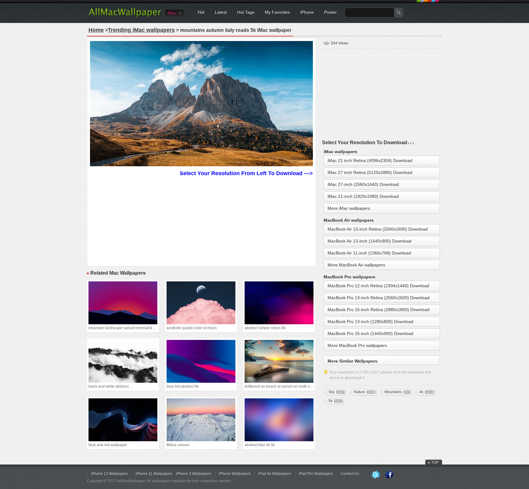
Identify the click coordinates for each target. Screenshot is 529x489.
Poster (330, 12)
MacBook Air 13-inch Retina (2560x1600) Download (378, 229)
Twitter (376, 475)
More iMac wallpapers (349, 208)
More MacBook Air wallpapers (356, 264)
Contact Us (350, 474)
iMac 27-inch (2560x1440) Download (363, 184)
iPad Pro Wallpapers (316, 474)
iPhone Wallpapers (235, 474)
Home (96, 30)
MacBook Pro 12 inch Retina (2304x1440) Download (378, 285)
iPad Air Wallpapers (274, 474)
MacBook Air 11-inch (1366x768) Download (369, 252)
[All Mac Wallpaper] (125, 17)
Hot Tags (245, 12)
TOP (435, 463)
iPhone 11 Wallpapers (154, 474)
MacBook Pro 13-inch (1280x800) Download (370, 321)
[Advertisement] (201, 220)
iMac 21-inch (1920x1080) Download (363, 196)
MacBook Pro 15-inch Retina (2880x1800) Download (379, 309)
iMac (172, 12)
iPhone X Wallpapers (193, 474)
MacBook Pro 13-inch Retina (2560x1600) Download (379, 297)
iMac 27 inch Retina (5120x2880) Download (370, 172)
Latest (221, 12)
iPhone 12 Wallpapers (109, 474)
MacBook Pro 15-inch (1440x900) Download (370, 333)
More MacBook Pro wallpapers (357, 345)
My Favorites (277, 12)
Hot (201, 12)
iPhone (307, 12)
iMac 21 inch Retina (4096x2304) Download (370, 160)
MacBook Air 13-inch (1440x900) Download (369, 241)
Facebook (389, 475)
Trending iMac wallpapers (141, 30)
